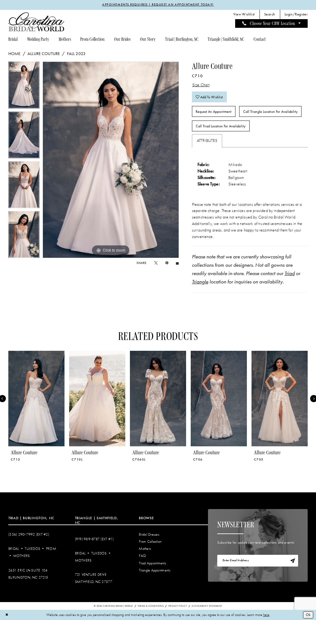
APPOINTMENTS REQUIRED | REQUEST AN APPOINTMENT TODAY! (158, 4)
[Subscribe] (292, 560)
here (266, 615)
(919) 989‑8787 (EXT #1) (94, 539)
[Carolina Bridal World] (36, 22)
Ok (308, 615)
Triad (290, 273)
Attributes (207, 140)
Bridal (13, 549)
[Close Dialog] (6, 615)
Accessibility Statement (207, 606)
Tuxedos (32, 549)
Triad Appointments (152, 563)
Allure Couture (43, 53)
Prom (51, 549)
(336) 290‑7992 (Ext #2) (28, 535)
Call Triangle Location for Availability (270, 111)
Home (14, 53)
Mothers (21, 556)
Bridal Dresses (149, 535)
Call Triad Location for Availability (221, 126)
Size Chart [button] (201, 85)
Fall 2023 (76, 53)
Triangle (200, 281)
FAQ (142, 556)
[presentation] (36, 398)
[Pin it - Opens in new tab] (166, 263)
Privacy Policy (177, 606)
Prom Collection (150, 542)
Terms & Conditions (151, 606)
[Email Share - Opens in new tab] (177, 263)
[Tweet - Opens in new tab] (156, 263)
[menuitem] (243, 14)
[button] (296, 14)
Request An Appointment (213, 111)
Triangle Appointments (154, 570)
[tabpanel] (24, 87)
